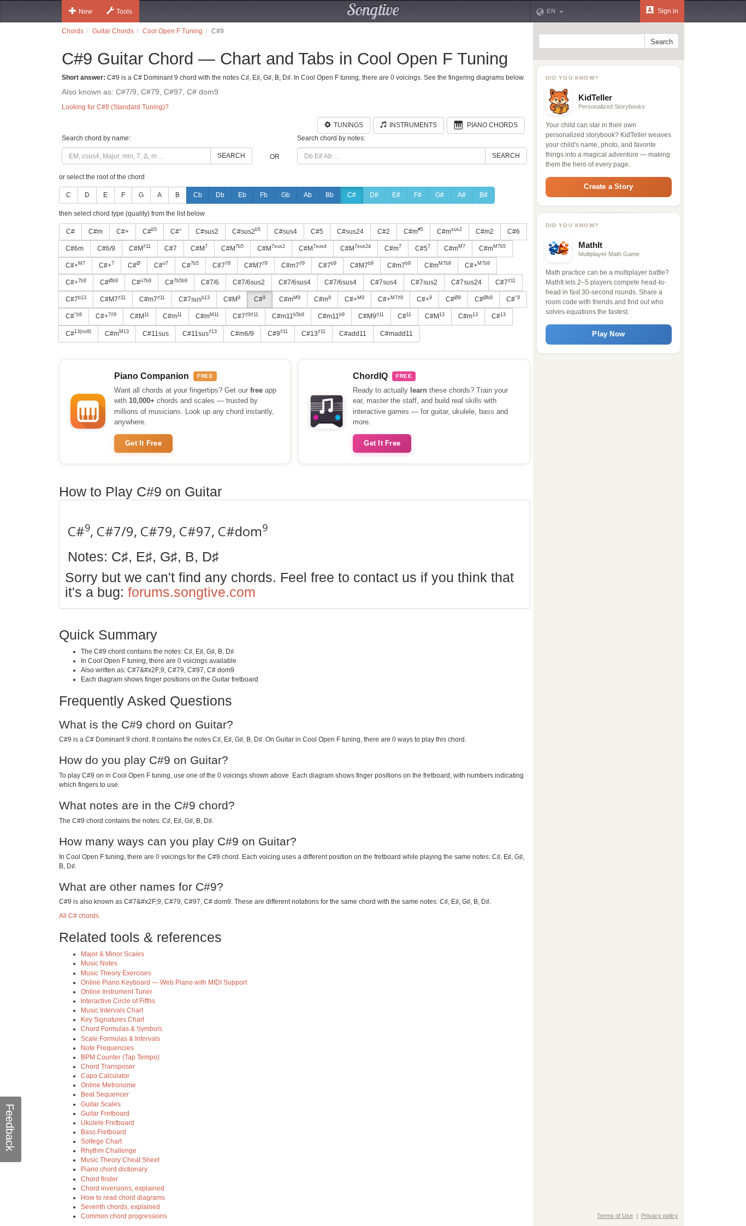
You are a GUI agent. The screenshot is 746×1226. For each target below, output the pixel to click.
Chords (73, 31)
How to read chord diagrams (123, 1197)
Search (231, 155)
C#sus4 (285, 231)
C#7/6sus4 (295, 282)
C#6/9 (106, 248)
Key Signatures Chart (112, 1019)
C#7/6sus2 (249, 282)
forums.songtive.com (192, 592)
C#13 (313, 333)
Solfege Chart (101, 1141)
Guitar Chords (113, 31)
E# (396, 195)
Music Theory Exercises (116, 973)
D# (374, 195)
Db (220, 195)
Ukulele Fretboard (107, 1123)
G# (439, 195)
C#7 (170, 248)
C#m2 (485, 231)
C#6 (513, 231)
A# (462, 195)
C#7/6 (210, 282)
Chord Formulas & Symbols (121, 1029)
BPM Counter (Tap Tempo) (120, 1057)
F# (418, 195)
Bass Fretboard (103, 1132)
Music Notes (99, 963)
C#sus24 (350, 231)
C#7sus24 (466, 282)
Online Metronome (108, 1085)
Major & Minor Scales (112, 954)
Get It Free (143, 443)
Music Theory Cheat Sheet (120, 1160)
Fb (264, 195)
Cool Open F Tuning (173, 31)
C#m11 (288, 316)
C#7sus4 (383, 282)
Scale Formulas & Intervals (120, 1039)
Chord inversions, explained (122, 1188)
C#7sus (194, 299)
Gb (285, 195)
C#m (95, 231)
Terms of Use (615, 1215)
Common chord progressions (124, 1216)
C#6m (75, 248)
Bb (329, 195)
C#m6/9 (242, 333)
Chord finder (99, 1179)
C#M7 (256, 264)
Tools (124, 11)
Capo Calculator (105, 1076)
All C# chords (79, 916)
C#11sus (156, 333)
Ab (308, 195)
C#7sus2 (424, 282)
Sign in (667, 11)
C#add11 (352, 333)
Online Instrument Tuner (116, 992)
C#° (176, 231)
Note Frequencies (107, 1048)
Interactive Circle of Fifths (118, 1001)
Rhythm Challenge (109, 1150)
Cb (197, 195)
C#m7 (293, 264)
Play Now (608, 334)
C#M (140, 248)
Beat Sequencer (105, 1094)
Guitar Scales (101, 1104)
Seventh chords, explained (120, 1207)
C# (351, 195)
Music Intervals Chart (112, 1010)
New (85, 11)
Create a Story (608, 186)
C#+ (122, 231)
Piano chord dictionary (114, 1169)
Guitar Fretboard (105, 1113)
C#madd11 (396, 333)
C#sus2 (207, 231)
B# (483, 195)
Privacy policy (659, 1215)
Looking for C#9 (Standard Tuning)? (115, 107)
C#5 (317, 231)
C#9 (278, 333)
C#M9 (371, 316)
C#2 (383, 231)
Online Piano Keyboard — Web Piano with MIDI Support (164, 982)
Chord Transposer (108, 1066)
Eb (242, 195)
